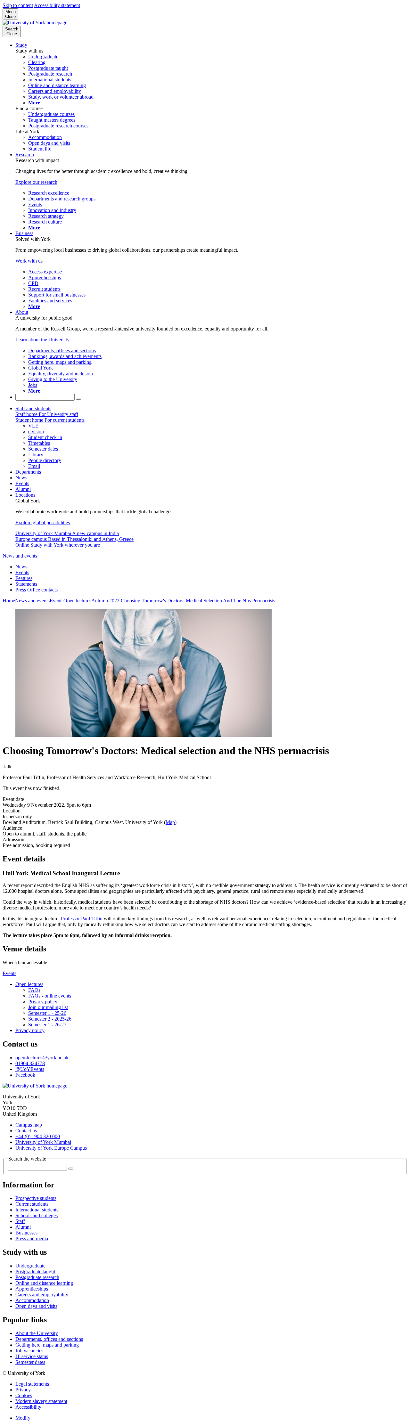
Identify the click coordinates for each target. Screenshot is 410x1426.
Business (24, 233)
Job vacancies (29, 1350)
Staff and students (33, 408)
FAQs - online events (49, 995)
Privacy (23, 1389)
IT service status (31, 1356)
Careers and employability (41, 1294)
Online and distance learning (44, 1283)
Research (24, 154)
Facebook (25, 1075)
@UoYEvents (29, 1069)
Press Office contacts (36, 589)
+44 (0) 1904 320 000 (37, 1136)
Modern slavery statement (41, 1401)
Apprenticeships (31, 1289)
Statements (26, 584)
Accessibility (28, 1407)
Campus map (28, 1125)
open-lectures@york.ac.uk (42, 1057)
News (21, 477)
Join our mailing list (48, 1007)
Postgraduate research (37, 1277)
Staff (20, 1221)
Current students (31, 1204)
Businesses (26, 1232)
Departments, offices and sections (49, 1339)
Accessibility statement (57, 5)
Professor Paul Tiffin (81, 918)
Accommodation (32, 1300)
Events (22, 483)
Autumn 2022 (106, 600)
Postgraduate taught (35, 1271)
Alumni (23, 489)
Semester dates (30, 1362)
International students (36, 1209)
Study (21, 45)
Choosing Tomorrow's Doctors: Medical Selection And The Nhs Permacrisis (198, 600)
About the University (36, 1333)
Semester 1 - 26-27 (47, 1024)
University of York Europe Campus (51, 1148)
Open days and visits (36, 1306)
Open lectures (77, 600)
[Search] (78, 399)
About (21, 312)
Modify (22, 1418)
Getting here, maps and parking (47, 1345)
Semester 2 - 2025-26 (49, 1019)
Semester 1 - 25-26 (47, 1013)
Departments (28, 472)
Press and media (31, 1238)
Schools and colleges (36, 1215)
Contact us (26, 1130)
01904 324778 (30, 1063)
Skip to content (18, 5)
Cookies (23, 1395)
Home (9, 600)
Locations (25, 495)
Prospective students (35, 1198)
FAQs (34, 990)
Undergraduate (30, 1265)
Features (23, 578)
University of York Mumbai (43, 1142)
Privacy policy (42, 1001)
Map (170, 822)
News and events (20, 555)
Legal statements (32, 1384)
